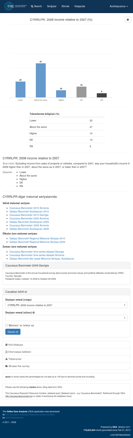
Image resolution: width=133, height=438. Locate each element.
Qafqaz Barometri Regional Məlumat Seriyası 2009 (37, 242)
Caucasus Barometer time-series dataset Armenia (37, 255)
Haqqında (79, 6)
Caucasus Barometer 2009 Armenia (29, 218)
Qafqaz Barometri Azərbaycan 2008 (29, 228)
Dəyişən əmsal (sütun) (18, 312)
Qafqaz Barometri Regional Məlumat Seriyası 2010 (37, 238)
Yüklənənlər (14, 359)
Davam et (13, 331)
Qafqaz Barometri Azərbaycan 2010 (29, 211)
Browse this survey (19, 366)
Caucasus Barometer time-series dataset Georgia (37, 251)
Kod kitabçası (15, 344)
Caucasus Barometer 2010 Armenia (29, 208)
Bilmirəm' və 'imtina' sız (21, 325)
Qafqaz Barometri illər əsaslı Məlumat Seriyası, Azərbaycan (42, 258)
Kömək (65, 6)
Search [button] (38, 6)
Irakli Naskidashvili (14, 417)
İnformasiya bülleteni (19, 351)
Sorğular (51, 6)
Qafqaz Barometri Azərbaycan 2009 (29, 222)
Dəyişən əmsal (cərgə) (18, 299)
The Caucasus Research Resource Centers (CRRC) (30, 414)
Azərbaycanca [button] (118, 6)
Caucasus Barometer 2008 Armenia (29, 225)
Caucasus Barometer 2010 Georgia (29, 215)
